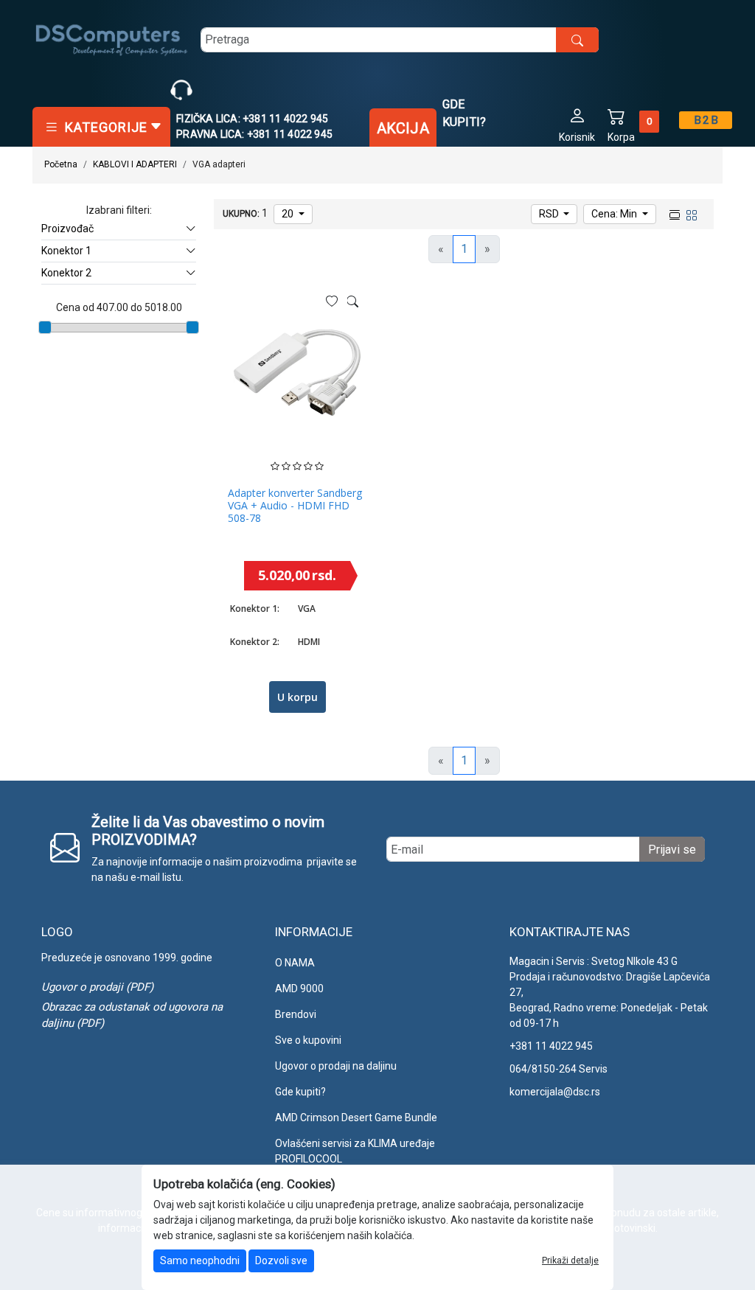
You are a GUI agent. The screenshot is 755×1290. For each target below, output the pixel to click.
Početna (60, 164)
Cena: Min (615, 214)
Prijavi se (672, 850)
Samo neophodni (200, 1260)
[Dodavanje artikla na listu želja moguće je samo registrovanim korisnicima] (331, 301)
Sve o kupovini (308, 1040)
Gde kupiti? (464, 113)
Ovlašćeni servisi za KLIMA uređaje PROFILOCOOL (355, 1151)
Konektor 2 (66, 273)
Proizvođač (67, 228)
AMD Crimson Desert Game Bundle (356, 1117)
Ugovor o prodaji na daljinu (336, 1066)
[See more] (352, 301)
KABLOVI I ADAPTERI (135, 164)
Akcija (403, 128)
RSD (550, 214)
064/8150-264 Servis (558, 1069)
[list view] (673, 213)
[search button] (577, 39)
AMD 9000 (299, 988)
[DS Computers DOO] (112, 39)
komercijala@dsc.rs (554, 1092)
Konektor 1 (66, 251)
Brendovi (295, 1014)
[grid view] (690, 213)
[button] (576, 124)
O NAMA (295, 963)
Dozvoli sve (281, 1260)
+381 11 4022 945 (551, 1046)
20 (289, 214)
